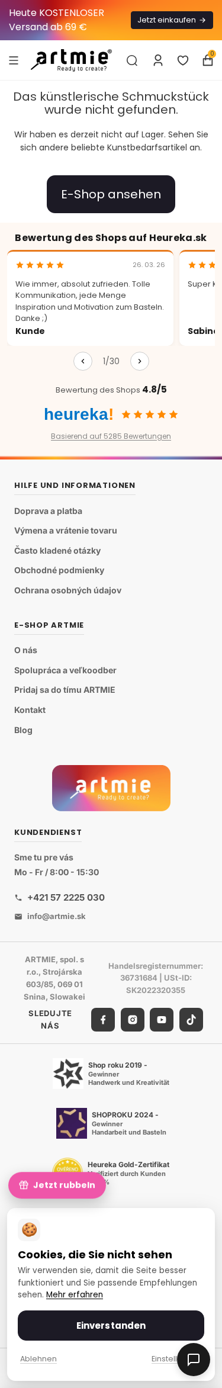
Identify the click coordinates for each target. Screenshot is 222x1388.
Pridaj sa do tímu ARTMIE (64, 690)
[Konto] (158, 60)
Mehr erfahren (74, 1294)
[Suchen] (132, 60)
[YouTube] (161, 1020)
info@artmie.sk (56, 916)
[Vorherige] (82, 361)
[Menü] (13, 59)
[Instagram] (132, 1020)
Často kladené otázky (57, 550)
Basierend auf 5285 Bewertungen (111, 436)
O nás (25, 650)
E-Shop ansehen (111, 194)
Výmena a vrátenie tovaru (65, 530)
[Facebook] (103, 1020)
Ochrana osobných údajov (67, 590)
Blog (23, 730)
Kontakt (30, 710)
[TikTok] (191, 1020)
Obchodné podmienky (59, 570)
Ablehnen (38, 1359)
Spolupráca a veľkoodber (65, 670)
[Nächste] (139, 361)
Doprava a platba (48, 511)
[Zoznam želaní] (183, 60)
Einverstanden (111, 1325)
